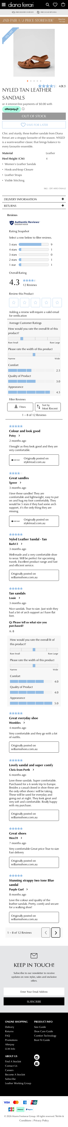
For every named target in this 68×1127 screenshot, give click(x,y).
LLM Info (10, 1049)
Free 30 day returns (49, 12)
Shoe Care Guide (43, 1031)
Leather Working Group (18, 1083)
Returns (9, 1031)
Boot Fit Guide (42, 1040)
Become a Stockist (15, 1074)
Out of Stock (34, 115)
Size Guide (40, 1027)
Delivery (9, 1027)
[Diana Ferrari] (26, 4)
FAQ (7, 1035)
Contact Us (11, 1066)
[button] (27, 81)
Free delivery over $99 (25, 12)
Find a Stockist (13, 1061)
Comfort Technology (45, 1035)
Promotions (11, 1040)
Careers (9, 1070)
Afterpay (9, 1044)
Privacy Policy (41, 1120)
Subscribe (34, 1001)
